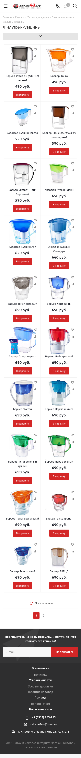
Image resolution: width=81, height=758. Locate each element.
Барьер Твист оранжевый (22, 518)
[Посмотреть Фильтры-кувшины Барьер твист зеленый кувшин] (22, 446)
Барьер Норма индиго (59, 409)
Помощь (41, 697)
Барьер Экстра (22, 409)
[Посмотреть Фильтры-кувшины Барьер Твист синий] (22, 555)
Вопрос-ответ (40, 704)
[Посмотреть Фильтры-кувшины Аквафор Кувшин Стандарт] (59, 231)
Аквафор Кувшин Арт (22, 247)
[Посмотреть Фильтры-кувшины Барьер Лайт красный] (59, 340)
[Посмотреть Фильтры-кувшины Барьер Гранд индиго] (22, 340)
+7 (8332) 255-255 (43, 717)
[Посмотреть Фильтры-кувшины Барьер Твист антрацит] (22, 288)
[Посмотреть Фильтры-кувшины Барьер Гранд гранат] (59, 503)
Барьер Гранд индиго (22, 356)
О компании (40, 668)
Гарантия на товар (40, 692)
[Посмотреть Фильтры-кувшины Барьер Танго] (59, 60)
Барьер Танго (59, 76)
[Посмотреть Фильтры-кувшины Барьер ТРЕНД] (59, 555)
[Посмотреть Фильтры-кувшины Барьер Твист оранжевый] (22, 503)
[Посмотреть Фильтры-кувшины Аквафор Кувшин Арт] (22, 231)
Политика (40, 674)
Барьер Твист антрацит (22, 303)
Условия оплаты (40, 680)
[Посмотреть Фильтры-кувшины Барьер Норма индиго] (59, 393)
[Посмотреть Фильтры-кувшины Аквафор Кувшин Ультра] (22, 117)
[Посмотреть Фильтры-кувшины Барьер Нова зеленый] (59, 446)
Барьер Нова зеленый (59, 461)
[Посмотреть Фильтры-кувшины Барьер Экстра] (22, 393)
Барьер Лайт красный (59, 356)
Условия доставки (40, 686)
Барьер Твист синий (22, 571)
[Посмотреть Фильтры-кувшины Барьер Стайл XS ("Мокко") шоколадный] (59, 117)
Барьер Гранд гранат (59, 518)
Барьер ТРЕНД (59, 571)
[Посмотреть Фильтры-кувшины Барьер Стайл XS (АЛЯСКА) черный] (22, 60)
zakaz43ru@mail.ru (43, 724)
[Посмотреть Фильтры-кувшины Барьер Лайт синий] (59, 288)
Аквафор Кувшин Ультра (22, 133)
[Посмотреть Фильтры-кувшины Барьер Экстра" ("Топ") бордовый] (22, 174)
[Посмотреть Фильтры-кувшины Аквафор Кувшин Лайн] (59, 174)
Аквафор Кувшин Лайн (59, 190)
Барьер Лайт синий (59, 303)
